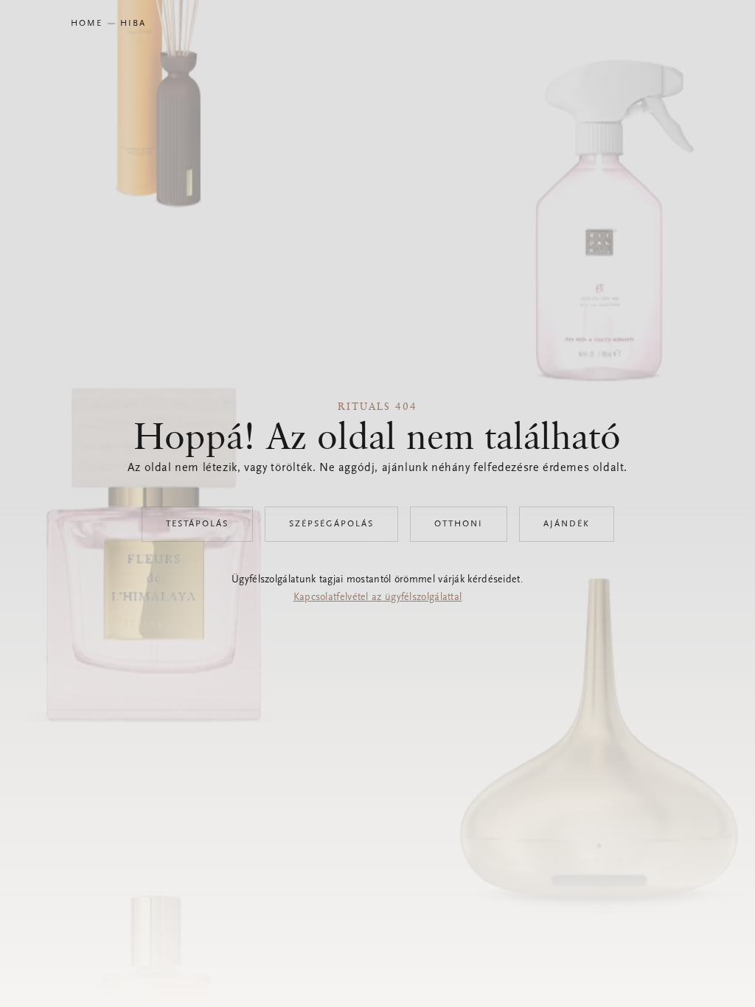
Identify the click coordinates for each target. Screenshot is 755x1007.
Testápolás (197, 524)
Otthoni (458, 524)
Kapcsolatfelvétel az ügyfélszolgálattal (377, 598)
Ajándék (566, 524)
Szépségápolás (331, 524)
